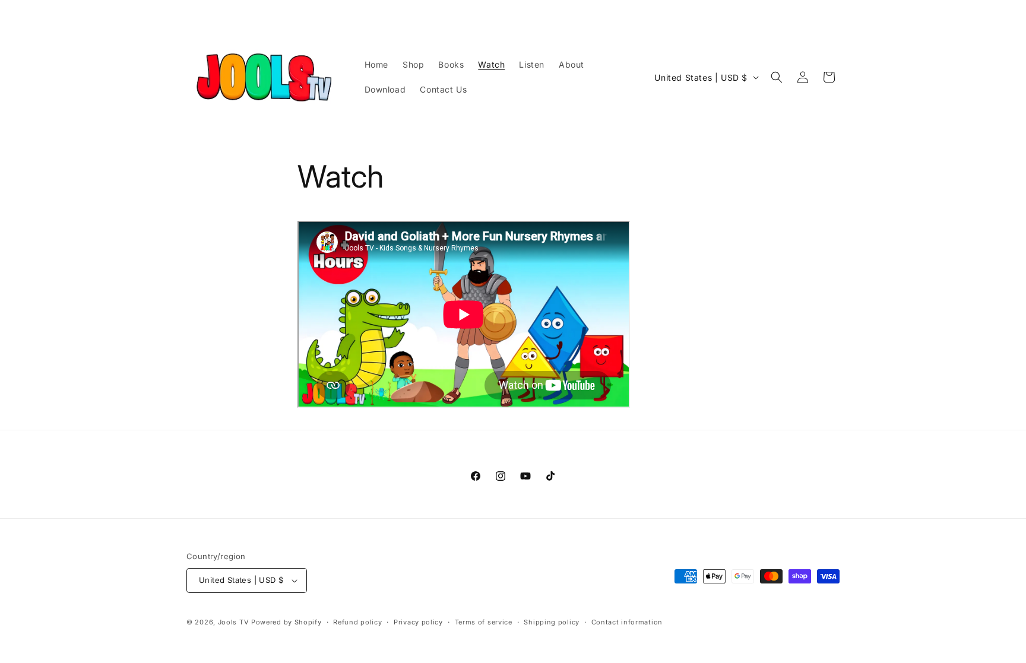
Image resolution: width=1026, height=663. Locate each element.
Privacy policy (418, 622)
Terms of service (483, 622)
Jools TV (233, 622)
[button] (777, 77)
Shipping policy (552, 622)
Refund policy (357, 622)
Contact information (627, 622)
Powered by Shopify (286, 622)
